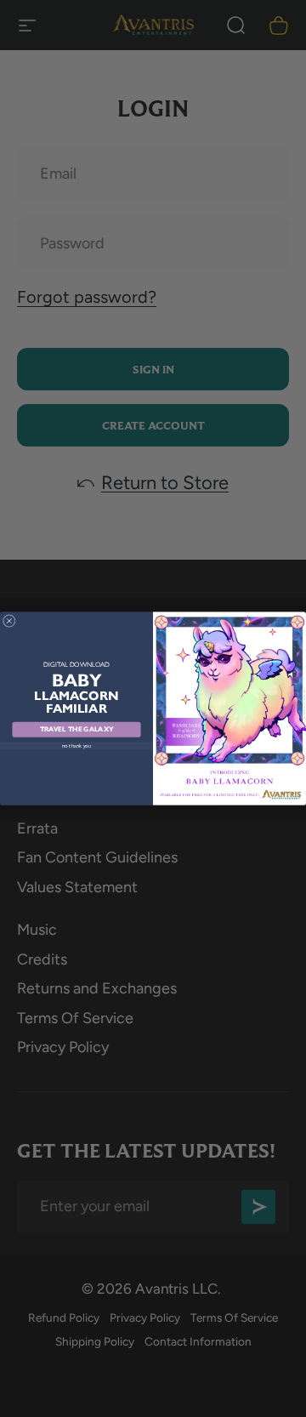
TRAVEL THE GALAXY (77, 730)
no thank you (77, 746)
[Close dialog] (8, 621)
